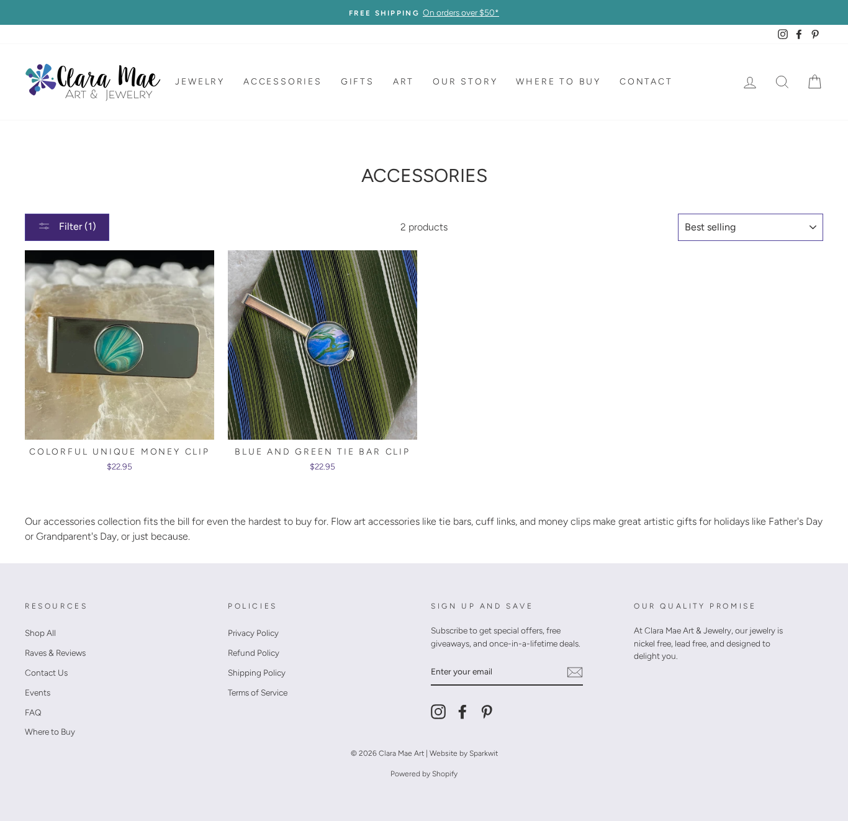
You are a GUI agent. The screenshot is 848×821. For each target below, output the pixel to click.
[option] (424, 12)
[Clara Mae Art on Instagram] (438, 711)
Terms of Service (257, 692)
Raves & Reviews (55, 653)
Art (403, 81)
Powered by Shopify (424, 773)
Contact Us (46, 673)
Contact (646, 81)
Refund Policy (253, 653)
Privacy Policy (253, 633)
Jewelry (200, 81)
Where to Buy (558, 81)
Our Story (465, 81)
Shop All (40, 633)
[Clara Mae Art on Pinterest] (486, 711)
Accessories (282, 81)
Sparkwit (483, 753)
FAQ (33, 712)
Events (37, 692)
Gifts (357, 81)
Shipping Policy (257, 673)
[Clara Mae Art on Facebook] (462, 711)
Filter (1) (76, 226)
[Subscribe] (575, 672)
